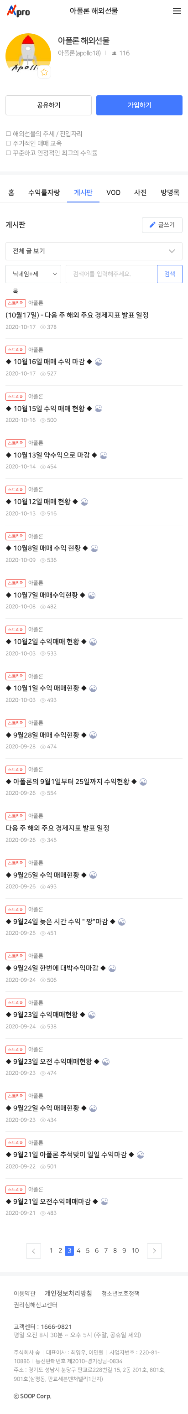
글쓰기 (166, 225)
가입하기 (139, 105)
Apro (18, 11)
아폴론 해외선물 (94, 11)
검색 (169, 274)
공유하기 (49, 105)
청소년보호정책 (120, 1293)
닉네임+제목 (25, 277)
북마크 (44, 72)
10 (135, 1250)
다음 (154, 1251)
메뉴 (177, 11)
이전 (33, 1251)
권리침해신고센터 (35, 1305)
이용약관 (25, 1293)
